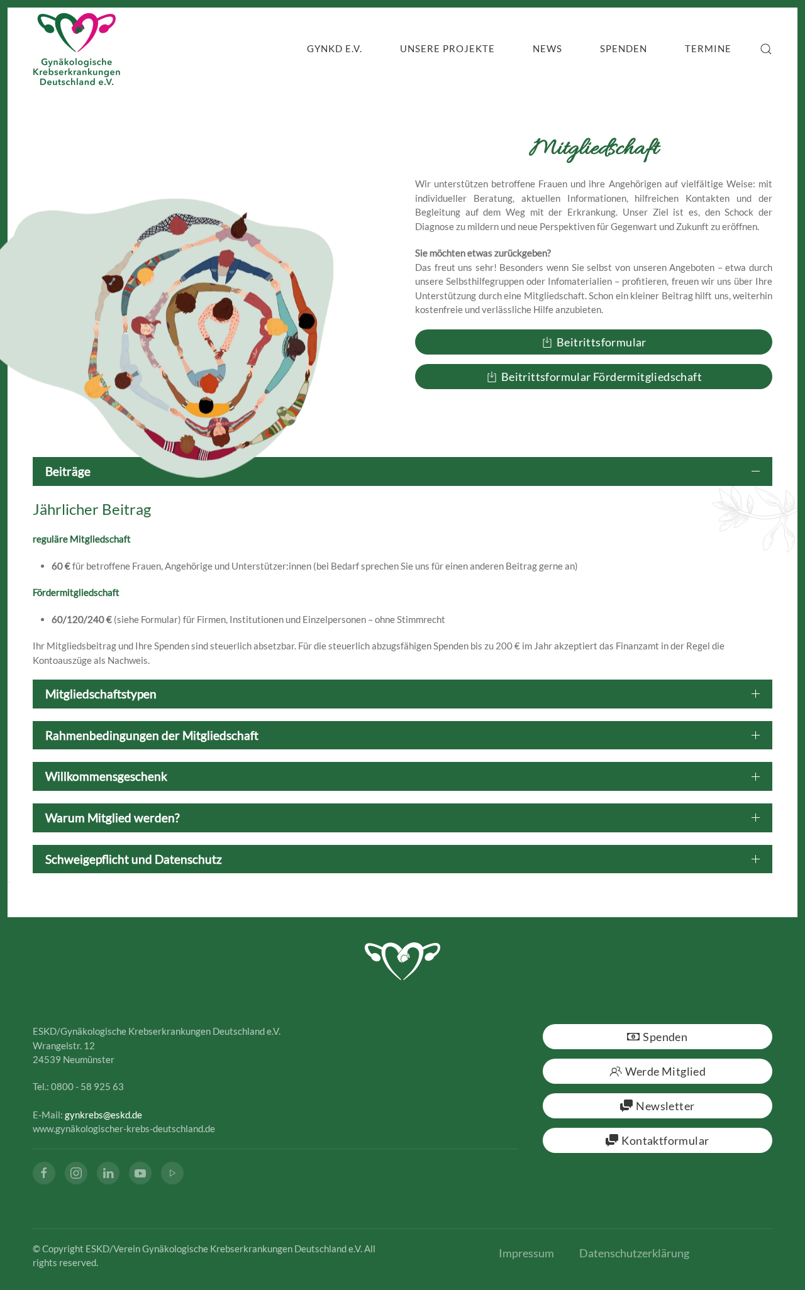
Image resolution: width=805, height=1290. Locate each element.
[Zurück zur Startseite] (77, 49)
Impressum (526, 1253)
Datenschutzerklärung (634, 1253)
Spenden (623, 48)
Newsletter (665, 1106)
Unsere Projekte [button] (447, 48)
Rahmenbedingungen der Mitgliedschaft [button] (151, 735)
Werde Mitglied (665, 1071)
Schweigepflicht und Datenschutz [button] (133, 859)
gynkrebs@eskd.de (103, 1114)
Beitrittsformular (602, 342)
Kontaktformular (665, 1140)
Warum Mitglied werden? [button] (112, 817)
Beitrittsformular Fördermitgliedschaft (601, 376)
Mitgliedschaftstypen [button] (101, 693)
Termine (708, 48)
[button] (766, 49)
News (547, 48)
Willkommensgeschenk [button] (106, 776)
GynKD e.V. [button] (334, 48)
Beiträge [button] (68, 471)
